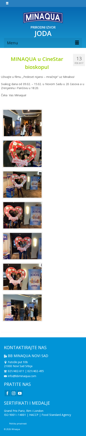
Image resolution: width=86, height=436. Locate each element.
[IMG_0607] (22, 308)
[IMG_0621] (22, 215)
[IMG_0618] (22, 246)
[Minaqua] (43, 17)
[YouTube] (20, 393)
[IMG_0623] (22, 185)
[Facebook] (7, 393)
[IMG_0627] (22, 123)
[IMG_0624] (22, 154)
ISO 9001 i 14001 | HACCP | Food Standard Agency (37, 415)
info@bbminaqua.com (22, 376)
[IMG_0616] (22, 277)
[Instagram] (13, 393)
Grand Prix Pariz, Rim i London (23, 411)
